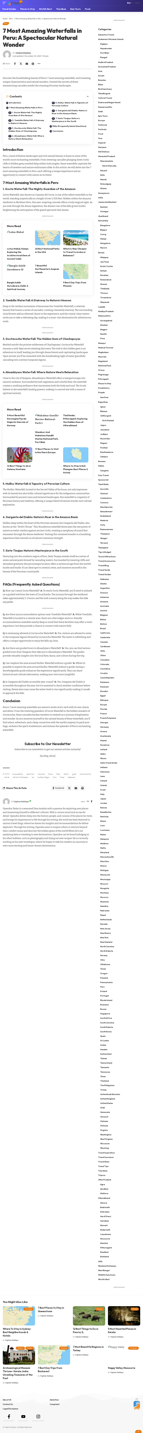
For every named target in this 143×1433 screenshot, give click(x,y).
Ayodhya (104, 1189)
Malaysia (104, 839)
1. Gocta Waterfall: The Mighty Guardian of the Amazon (25, 114)
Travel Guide (104, 570)
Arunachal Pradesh (107, 67)
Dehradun (104, 1212)
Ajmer (103, 407)
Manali (103, 179)
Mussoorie (105, 1239)
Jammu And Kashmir (107, 202)
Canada (104, 642)
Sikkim (101, 466)
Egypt (103, 696)
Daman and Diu (105, 107)
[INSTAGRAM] (38, 1416)
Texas (103, 1076)
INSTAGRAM (38, 1421)
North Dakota (106, 951)
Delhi (100, 111)
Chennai (104, 493)
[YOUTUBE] (23, 1416)
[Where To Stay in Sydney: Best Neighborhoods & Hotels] (19, 1316)
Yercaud (104, 543)
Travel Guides (104, 574)
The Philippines (107, 1085)
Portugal (104, 996)
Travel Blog (103, 565)
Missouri (104, 884)
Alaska (103, 584)
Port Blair (104, 53)
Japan (103, 799)
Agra (102, 1184)
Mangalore (105, 243)
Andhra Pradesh (105, 62)
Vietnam (104, 1121)
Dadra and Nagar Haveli (109, 102)
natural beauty (85, 774)
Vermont (104, 1117)
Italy (102, 794)
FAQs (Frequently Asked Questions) (69, 126)
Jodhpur (104, 434)
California (105, 633)
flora (58, 774)
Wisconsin (105, 1143)
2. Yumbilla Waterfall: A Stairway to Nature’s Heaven (26, 121)
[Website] (87, 801)
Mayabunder (106, 48)
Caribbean (105, 646)
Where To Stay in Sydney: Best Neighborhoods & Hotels (17, 1332)
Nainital (104, 1243)
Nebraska (104, 911)
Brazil (103, 628)
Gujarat (102, 143)
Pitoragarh (103, 379)
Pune (102, 338)
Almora (103, 1203)
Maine (103, 834)
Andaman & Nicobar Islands (111, 39)
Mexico (103, 866)
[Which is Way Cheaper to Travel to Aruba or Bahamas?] (75, 237)
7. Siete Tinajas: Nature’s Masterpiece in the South (66, 120)
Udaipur (104, 457)
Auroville (104, 489)
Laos (102, 825)
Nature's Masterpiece (20, 777)
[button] (5, 3)
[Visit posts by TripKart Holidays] (7, 54)
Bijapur (103, 230)
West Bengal (104, 1270)
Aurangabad (106, 320)
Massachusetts (107, 857)
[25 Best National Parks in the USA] (47, 237)
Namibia (104, 906)
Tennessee (105, 1072)
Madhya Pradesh (106, 311)
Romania (104, 1005)
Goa (100, 138)
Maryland (104, 852)
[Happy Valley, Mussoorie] (124, 1355)
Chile (102, 651)
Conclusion (58, 131)
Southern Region (43, 777)
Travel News (103, 1162)
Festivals (102, 129)
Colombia (104, 660)
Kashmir (104, 207)
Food (100, 134)
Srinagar (104, 211)
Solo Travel (103, 475)
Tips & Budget (104, 552)
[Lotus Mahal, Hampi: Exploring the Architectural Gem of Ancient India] (19, 237)
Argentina (105, 588)
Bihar (100, 84)
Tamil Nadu (103, 484)
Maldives (104, 843)
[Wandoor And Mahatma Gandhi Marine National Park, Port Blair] (47, 421)
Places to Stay (104, 383)
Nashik (103, 334)
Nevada (104, 924)
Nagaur (103, 443)
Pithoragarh (106, 1248)
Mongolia (104, 888)
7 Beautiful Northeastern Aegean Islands (47, 269)
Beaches (102, 80)
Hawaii (103, 740)
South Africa (106, 1018)
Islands (103, 785)
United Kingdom (107, 1099)
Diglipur (104, 44)
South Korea (106, 1032)
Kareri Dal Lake (109, 166)
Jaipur (103, 425)
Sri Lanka (104, 1040)
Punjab (101, 392)
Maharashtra (104, 316)
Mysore (103, 248)
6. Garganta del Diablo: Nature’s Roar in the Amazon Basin (69, 112)
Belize (103, 619)
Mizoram (102, 357)
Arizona (104, 593)
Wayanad (104, 302)
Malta (103, 848)
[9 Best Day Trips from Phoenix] (75, 271)
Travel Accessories (106, 561)
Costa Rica (105, 669)
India (100, 198)
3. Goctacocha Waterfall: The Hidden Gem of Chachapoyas (24, 129)
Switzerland (105, 1054)
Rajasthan (103, 402)
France (103, 713)
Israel (103, 790)
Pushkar (104, 448)
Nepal (103, 915)
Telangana (103, 548)
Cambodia (105, 637)
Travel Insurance (106, 1157)
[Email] (27, 63)
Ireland (103, 781)
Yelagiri (103, 538)
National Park (104, 366)
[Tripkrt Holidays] (15, 3)
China (103, 655)
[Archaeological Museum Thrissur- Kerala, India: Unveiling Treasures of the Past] (19, 1355)
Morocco (104, 897)
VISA (100, 1261)
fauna (50, 774)
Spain (103, 1036)
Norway (103, 955)
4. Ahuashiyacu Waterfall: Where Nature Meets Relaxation (26, 137)
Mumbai (104, 325)
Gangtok (104, 470)
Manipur (102, 343)
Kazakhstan (105, 812)
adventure (30, 774)
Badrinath (105, 1207)
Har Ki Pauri (105, 1216)
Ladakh (101, 307)
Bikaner (103, 411)
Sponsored (103, 480)
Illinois (103, 758)
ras (33, 777)
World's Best (104, 1279)
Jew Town (104, 262)
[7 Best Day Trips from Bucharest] (54, 1355)
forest (66, 774)
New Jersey (105, 929)
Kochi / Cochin (106, 266)
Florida (103, 709)
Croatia (104, 673)
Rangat (103, 57)
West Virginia (106, 1139)
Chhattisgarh (104, 93)
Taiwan (103, 1058)
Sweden (103, 1049)
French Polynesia (108, 718)
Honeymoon (103, 193)
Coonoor (104, 502)
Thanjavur (105, 534)
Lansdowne (105, 1234)
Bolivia (103, 624)
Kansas (103, 808)
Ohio (102, 960)
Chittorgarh (105, 416)
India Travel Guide (108, 763)
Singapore (105, 1014)
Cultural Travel (105, 98)
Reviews (102, 461)
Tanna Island (106, 1063)
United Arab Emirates (110, 1094)
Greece (103, 731)
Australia (104, 606)
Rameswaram (106, 529)
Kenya (103, 821)
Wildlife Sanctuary (106, 1275)
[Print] (33, 63)
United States (106, 1103)
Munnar (103, 284)
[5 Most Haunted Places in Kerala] (124, 1316)
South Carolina (107, 1023)
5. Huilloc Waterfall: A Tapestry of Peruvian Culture (70, 104)
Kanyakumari (106, 511)
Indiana (103, 767)
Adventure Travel (106, 35)
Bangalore (105, 225)
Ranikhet (104, 1252)
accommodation (17, 774)
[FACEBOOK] (9, 1416)
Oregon (104, 973)
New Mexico (105, 933)
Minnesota (105, 875)
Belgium (104, 615)
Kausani (104, 1225)
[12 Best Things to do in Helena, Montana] (19, 455)
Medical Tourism (105, 348)
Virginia (104, 1130)
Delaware (104, 682)
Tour (54, 777)
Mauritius (104, 861)
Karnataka (103, 221)
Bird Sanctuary (105, 89)
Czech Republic (107, 678)
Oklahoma (105, 964)
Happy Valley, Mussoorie (121, 1367)
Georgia (104, 722)
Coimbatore (106, 498)
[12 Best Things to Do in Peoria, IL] (89, 1316)
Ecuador (104, 691)
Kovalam (104, 275)
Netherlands (106, 919)
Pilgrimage (103, 374)
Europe (101, 120)
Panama (104, 978)
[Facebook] (91, 801)
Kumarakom (105, 280)
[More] (39, 63)
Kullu (102, 175)
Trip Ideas (103, 1171)
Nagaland (103, 361)
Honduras (104, 745)
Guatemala (105, 736)
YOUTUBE (23, 1421)
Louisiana (104, 830)
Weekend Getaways (107, 1266)
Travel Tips (103, 1166)
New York (104, 937)
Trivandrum (105, 297)
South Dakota (106, 1027)
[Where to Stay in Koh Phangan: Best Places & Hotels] (75, 455)
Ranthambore (106, 452)
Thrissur (104, 293)
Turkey (103, 1090)
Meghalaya (103, 352)
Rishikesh (104, 1256)
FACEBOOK (8, 1421)
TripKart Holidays (23, 53)
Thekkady (104, 288)
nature (6, 777)
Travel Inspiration (106, 1153)
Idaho (103, 754)
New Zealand (106, 942)
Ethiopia (104, 700)
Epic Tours (103, 116)
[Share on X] (21, 63)
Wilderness (71, 777)
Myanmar (104, 902)
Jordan (103, 803)
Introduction (15, 102)
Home (5, 19)
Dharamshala (106, 161)
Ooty (102, 525)
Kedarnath (105, 1230)
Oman (103, 969)
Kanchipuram (106, 507)
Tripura (101, 1175)
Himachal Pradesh (106, 156)
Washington (105, 1135)
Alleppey (104, 257)
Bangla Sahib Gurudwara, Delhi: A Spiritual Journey (17, 286)
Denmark (104, 687)
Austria (103, 610)
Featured (102, 125)
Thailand (104, 1081)
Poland (103, 991)
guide (74, 774)
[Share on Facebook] (15, 63)
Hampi (103, 239)
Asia (100, 71)
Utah (102, 1108)
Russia (103, 1009)
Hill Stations (103, 152)
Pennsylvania (106, 982)
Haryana (102, 147)
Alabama (104, 579)
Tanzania (104, 1067)
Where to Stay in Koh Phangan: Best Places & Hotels (75, 469)
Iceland (103, 749)
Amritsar (104, 397)
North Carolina (107, 946)
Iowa (102, 776)
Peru (11, 19)
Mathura (104, 1193)
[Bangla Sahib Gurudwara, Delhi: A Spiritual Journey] (19, 271)
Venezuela (105, 1112)
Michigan (104, 870)
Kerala (101, 252)
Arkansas (104, 597)
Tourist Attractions (107, 556)
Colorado (104, 664)
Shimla (103, 188)
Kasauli (103, 170)
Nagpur (103, 329)
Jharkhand (103, 216)
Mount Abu (105, 439)
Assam (101, 76)
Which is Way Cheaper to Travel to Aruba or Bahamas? (75, 252)
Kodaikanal (105, 516)
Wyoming (104, 1148)
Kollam (103, 271)
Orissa (101, 370)
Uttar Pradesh (104, 1180)
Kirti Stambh (108, 420)
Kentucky (104, 816)
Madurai (104, 520)
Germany (104, 727)
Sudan (103, 1045)
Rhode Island (106, 1000)
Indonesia (104, 772)
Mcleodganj (105, 184)
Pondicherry (103, 388)
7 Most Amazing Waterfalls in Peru (26, 107)
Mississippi (105, 879)
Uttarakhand (104, 1198)
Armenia (104, 602)
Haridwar (104, 1221)
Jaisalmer (104, 430)
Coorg (103, 234)
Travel (62, 777)
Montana (104, 893)
